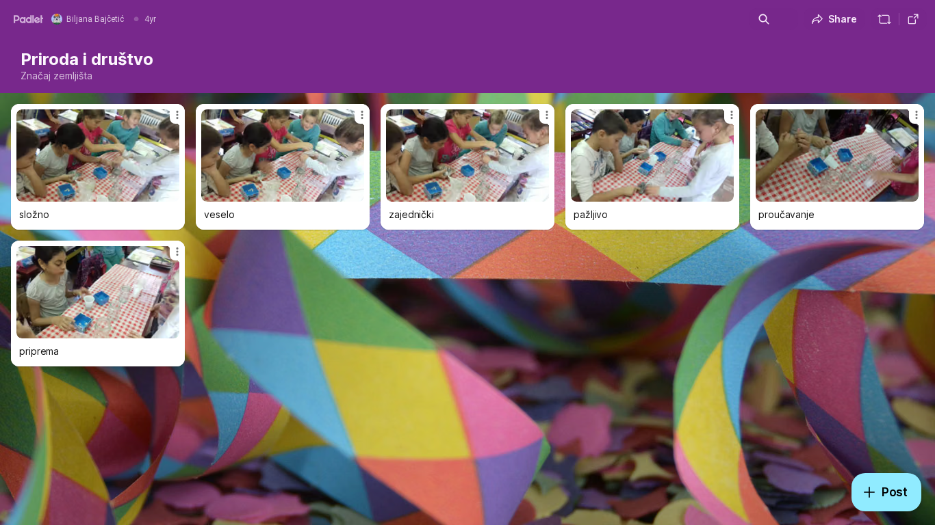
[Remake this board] (884, 19)
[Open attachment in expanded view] (97, 155)
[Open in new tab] (913, 19)
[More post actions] (177, 115)
